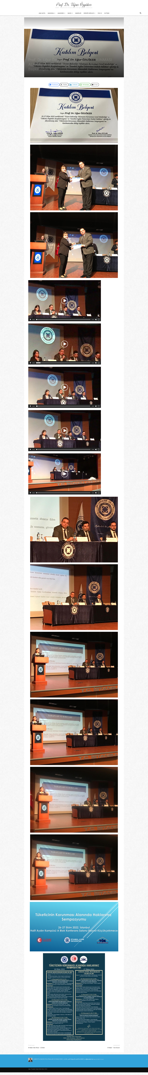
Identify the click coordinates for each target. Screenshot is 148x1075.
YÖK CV (100, 13)
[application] (64, 300)
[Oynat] (30, 319)
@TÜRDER (72, 1059)
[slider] (63, 319)
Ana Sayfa (42, 13)
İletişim (106, 13)
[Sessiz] (96, 319)
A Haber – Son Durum (113, 1047)
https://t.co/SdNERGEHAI (59, 1059)
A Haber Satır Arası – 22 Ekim (36, 1047)
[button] (140, 13)
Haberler (78, 13)
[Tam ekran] (99, 319)
